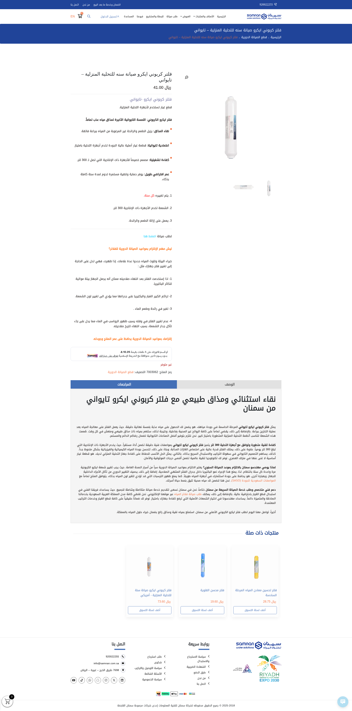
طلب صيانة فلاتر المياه (188, 494)
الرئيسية (221, 16)
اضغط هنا (150, 236)
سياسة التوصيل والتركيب (148, 668)
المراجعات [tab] (124, 384)
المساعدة (129, 16)
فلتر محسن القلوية (212, 590)
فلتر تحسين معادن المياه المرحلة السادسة (256, 592)
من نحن (86, 4)
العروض (186, 16)
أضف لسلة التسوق (255, 610)
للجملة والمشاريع (155, 16)
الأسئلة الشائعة (153, 673)
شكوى (158, 662)
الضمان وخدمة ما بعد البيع (107, 4)
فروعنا (140, 16)
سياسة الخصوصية (152, 679)
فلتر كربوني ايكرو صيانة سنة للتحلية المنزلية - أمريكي (153, 592)
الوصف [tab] (230, 384)
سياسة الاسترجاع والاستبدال (198, 659)
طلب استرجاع (154, 656)
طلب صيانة (171, 16)
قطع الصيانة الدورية (254, 37)
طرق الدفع (200, 672)
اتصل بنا (75, 4)
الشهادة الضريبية (196, 666)
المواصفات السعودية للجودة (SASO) (253, 480)
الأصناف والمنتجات (205, 16)
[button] (186, 77)
